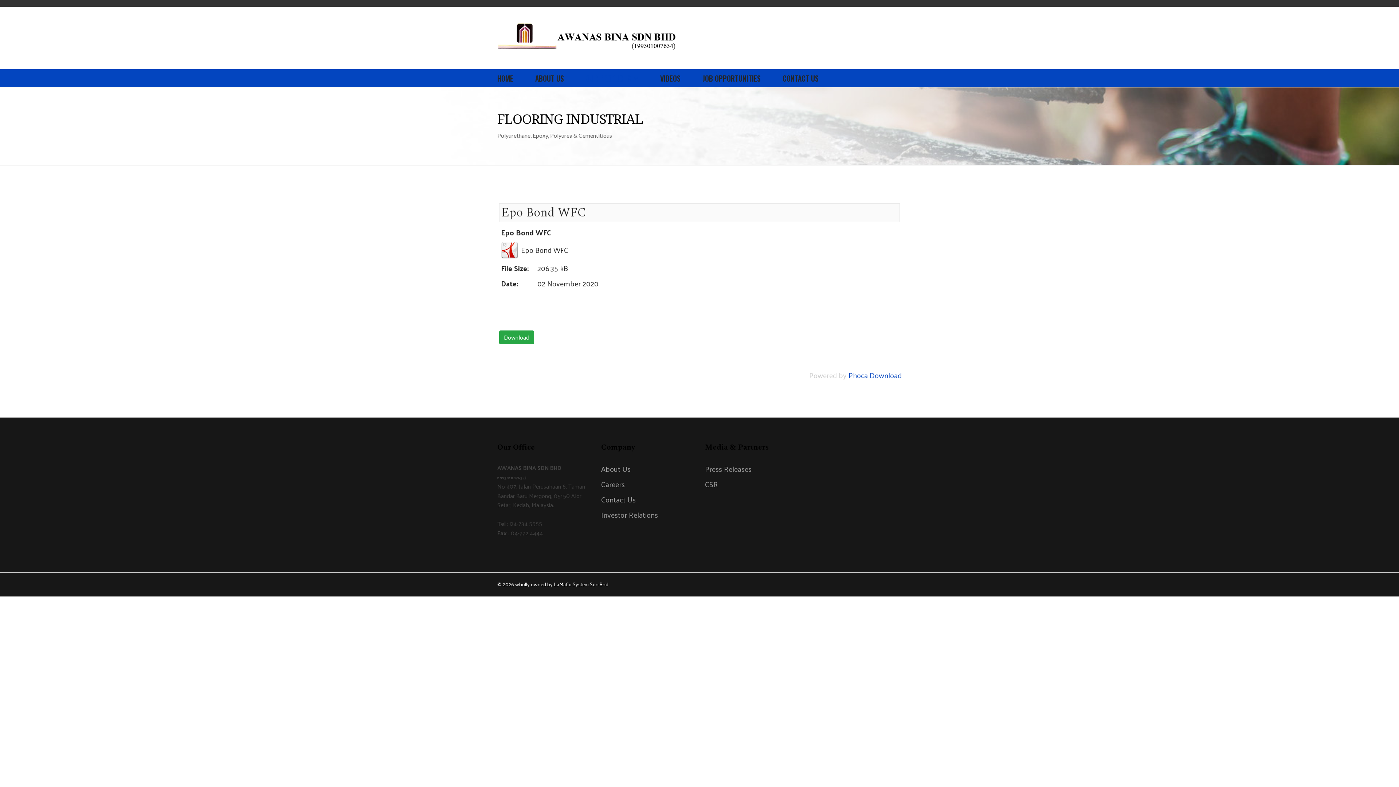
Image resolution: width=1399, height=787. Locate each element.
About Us (549, 78)
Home (505, 78)
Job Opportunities (731, 78)
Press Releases (728, 469)
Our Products (608, 78)
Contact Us (801, 78)
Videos (670, 78)
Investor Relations (629, 515)
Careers (613, 484)
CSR (711, 484)
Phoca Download (875, 375)
